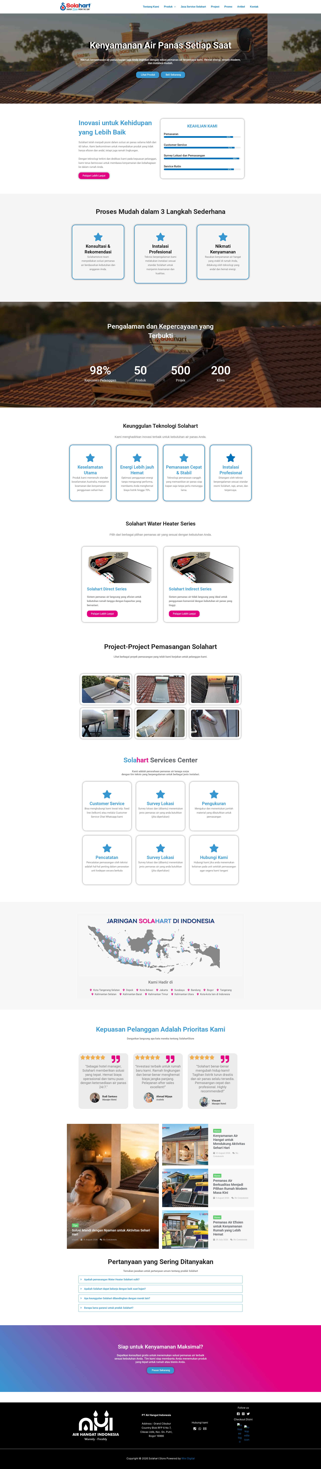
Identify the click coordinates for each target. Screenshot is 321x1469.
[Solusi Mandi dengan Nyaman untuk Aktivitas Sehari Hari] (113, 1186)
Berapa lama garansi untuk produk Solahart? (108, 1307)
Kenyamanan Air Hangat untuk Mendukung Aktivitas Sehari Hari (229, 1142)
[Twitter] (248, 1413)
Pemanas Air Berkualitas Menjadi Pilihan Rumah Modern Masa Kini (230, 1187)
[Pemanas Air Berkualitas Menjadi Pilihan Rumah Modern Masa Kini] (185, 1188)
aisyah (75, 1239)
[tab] (160, 1279)
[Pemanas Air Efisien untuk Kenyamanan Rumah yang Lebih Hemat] (185, 1229)
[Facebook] (238, 1413)
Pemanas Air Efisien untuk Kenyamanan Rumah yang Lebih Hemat (228, 1228)
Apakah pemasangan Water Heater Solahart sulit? (111, 1279)
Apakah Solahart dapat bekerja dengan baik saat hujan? (115, 1288)
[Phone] (194, 1428)
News (217, 1130)
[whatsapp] (199, 1428)
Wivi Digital (188, 1458)
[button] (174, 6)
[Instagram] (243, 1413)
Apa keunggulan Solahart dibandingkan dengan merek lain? (117, 1298)
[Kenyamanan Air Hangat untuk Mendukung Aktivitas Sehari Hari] (185, 1144)
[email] (204, 1428)
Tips (75, 1225)
